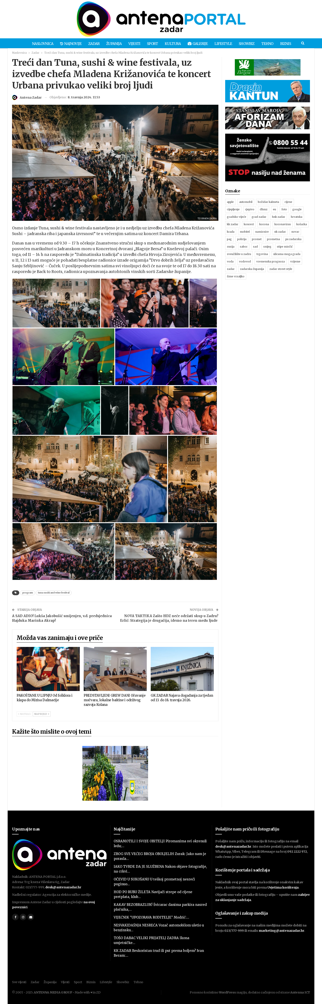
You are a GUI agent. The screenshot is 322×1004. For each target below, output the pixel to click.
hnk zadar (278, 216)
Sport (152, 43)
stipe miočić (285, 246)
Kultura (173, 43)
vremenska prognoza (270, 261)
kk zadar (232, 224)
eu (274, 209)
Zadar (93, 43)
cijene (288, 202)
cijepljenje (233, 209)
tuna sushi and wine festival (53, 592)
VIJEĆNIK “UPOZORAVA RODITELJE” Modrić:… (151, 917)
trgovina (262, 254)
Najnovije (72, 43)
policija (241, 239)
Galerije (200, 43)
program (27, 592)
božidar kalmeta (268, 202)
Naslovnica (42, 43)
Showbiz (246, 43)
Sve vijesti (19, 982)
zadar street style (280, 269)
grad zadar (259, 216)
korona (264, 224)
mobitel (245, 231)
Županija (114, 43)
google (297, 209)
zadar (231, 269)
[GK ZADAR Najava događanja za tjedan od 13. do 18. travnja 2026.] (182, 669)
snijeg (267, 246)
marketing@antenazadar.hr (281, 931)
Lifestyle (223, 43)
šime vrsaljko (235, 276)
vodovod (245, 261)
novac (295, 231)
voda (230, 261)
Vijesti (134, 43)
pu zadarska (293, 239)
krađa (230, 231)
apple (230, 202)
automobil (245, 202)
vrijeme (295, 261)
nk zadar (280, 231)
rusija (230, 246)
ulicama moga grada (286, 254)
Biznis (285, 43)
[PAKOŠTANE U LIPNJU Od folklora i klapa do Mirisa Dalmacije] (48, 669)
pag (229, 239)
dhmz (263, 209)
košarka (301, 224)
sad (255, 246)
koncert (249, 224)
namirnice (262, 231)
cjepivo (249, 209)
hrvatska (296, 216)
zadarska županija (252, 269)
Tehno (267, 43)
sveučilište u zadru (239, 254)
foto (284, 209)
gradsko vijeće (236, 216)
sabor (244, 246)
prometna (273, 239)
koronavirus (282, 224)
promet (257, 239)
